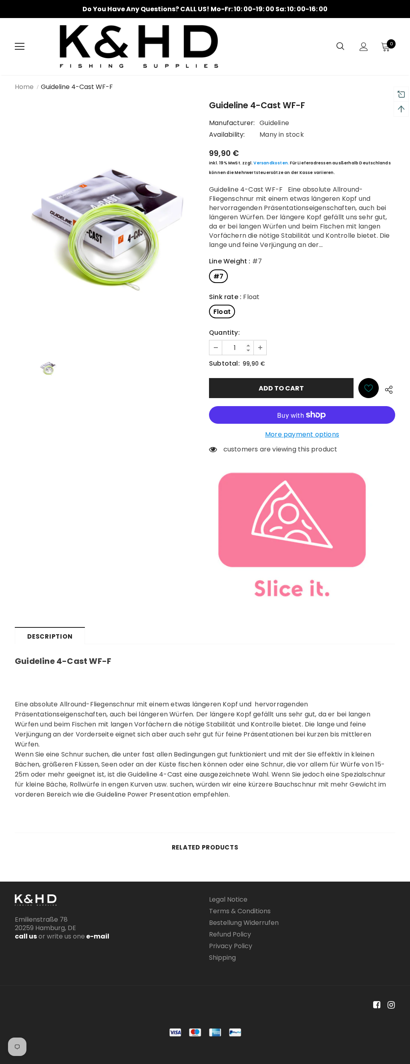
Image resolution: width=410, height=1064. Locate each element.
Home (24, 86)
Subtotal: (224, 363)
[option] (205, 9)
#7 (218, 276)
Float (222, 311)
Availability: (227, 134)
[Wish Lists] (368, 388)
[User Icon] (364, 46)
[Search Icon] (340, 46)
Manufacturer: (232, 123)
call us (26, 936)
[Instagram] (390, 1005)
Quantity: (224, 332)
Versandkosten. (271, 163)
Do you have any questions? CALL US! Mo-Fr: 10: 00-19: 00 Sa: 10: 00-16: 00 (205, 9)
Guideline (274, 122)
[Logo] (139, 46)
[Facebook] (375, 1005)
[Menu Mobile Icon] (19, 46)
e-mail (97, 936)
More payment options (302, 434)
